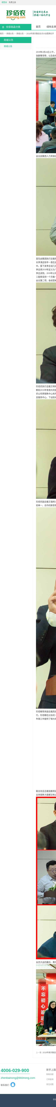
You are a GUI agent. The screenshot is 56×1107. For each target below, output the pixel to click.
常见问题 (49, 1084)
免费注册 (12, 2)
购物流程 (49, 1074)
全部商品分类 (13, 27)
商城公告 (10, 34)
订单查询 (49, 1079)
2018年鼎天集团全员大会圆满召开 (40, 34)
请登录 (4, 2)
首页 (38, 26)
